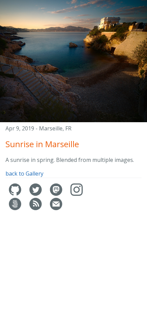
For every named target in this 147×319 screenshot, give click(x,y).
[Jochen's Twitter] (36, 194)
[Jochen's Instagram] (76, 194)
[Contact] (56, 208)
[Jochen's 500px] (16, 208)
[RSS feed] (36, 208)
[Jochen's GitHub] (16, 194)
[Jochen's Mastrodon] (57, 194)
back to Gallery (24, 173)
